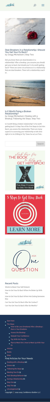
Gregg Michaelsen (16, 55)
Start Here (10, 321)
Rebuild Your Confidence (20, 336)
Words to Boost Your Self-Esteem (17, 287)
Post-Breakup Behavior (15, 376)
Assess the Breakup (18, 332)
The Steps (10, 324)
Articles (10, 348)
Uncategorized (12, 389)
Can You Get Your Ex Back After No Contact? (21, 302)
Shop (9, 355)
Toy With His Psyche (18, 339)
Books (9, 352)
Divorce (10, 365)
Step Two (29, 55)
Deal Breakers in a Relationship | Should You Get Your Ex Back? (25, 51)
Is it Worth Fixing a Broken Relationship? (18, 112)
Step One (10, 382)
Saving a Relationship (15, 379)
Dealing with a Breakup (15, 362)
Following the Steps (22, 119)
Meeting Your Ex (13, 372)
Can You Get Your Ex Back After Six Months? (21, 306)
